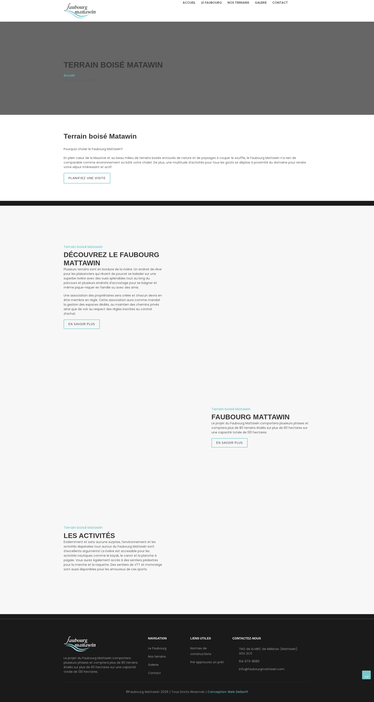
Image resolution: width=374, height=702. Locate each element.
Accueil (189, 2)
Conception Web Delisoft (228, 692)
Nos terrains (238, 2)
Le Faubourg (211, 2)
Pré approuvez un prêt (207, 662)
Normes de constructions (200, 651)
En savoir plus (81, 324)
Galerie (261, 2)
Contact (280, 2)
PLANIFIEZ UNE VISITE (87, 178)
